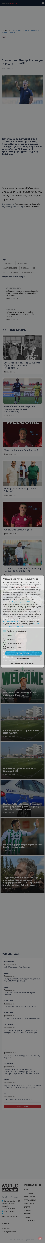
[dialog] (22, 621)
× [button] (40, 578)
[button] (22, 664)
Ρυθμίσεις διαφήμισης (10, 621)
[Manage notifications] (40, 1238)
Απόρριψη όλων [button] (23, 659)
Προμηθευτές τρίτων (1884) (21, 602)
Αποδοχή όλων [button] (23, 653)
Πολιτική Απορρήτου (16, 626)
